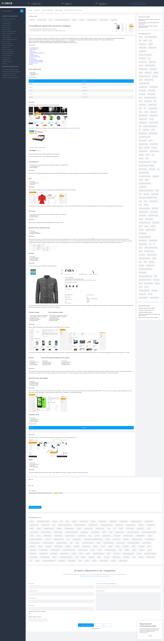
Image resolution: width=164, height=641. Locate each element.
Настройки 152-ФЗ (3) (7, 55)
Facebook (148, 154)
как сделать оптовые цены (144, 176)
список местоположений (144, 208)
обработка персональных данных (146, 190)
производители (142, 58)
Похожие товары (103, 19)
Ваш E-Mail (31, 485)
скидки (140, 97)
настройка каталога (143, 69)
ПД (158, 169)
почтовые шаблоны (153, 108)
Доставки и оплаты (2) (7, 43)
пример (67, 173)
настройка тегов (142, 51)
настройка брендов (153, 133)
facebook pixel (155, 176)
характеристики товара (150, 65)
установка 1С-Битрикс (149, 251)
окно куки (150, 294)
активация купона (153, 115)
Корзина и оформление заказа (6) (9, 39)
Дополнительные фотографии (62, 19)
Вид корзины (154, 290)
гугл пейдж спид (142, 233)
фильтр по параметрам (110, 550)
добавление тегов (152, 47)
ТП (139, 129)
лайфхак (141, 179)
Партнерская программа (98, 553)
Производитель (33, 49)
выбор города (146, 129)
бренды (140, 72)
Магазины (157, 283)
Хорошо (150, 635)
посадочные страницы (143, 172)
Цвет (51, 19)
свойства (32, 19)
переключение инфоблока (144, 237)
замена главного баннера (144, 137)
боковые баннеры (154, 144)
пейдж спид (146, 194)
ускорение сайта (142, 187)
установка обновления (48, 542)
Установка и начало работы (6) (8, 19)
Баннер (92, 550)
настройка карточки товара (150, 37)
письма (117, 546)
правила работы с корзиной (145, 279)
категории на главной (136, 539)
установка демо (142, 294)
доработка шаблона (143, 297)
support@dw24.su (103, 4)
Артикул (82, 19)
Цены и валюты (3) (6, 35)
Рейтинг (74, 19)
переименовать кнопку (153, 215)
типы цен (151, 119)
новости (139, 553)
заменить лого (153, 112)
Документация (37, 10)
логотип (146, 112)
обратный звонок (150, 265)
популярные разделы (154, 151)
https (140, 262)
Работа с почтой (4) (6, 57)
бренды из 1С (155, 208)
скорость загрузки (153, 201)
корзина (145, 40)
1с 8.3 (155, 276)
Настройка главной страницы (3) (9, 73)
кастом (140, 112)
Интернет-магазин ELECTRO (10, 66)
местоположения (103, 560)
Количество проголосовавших (36, 60)
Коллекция (32, 51)
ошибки (153, 129)
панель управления (143, 151)
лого (145, 108)
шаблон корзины (142, 272)
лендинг (146, 226)
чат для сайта (142, 254)
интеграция (126, 539)
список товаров (142, 104)
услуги (140, 101)
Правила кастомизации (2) (8, 53)
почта (140, 108)
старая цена (151, 262)
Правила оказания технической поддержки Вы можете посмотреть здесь (94, 576)
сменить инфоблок (149, 539)
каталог (140, 37)
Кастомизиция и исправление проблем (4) (11, 71)
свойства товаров (42, 19)
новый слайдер (71, 560)
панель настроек (58, 546)
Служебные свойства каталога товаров (146, 308)
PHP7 (147, 158)
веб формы (141, 265)
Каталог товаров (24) (6, 25)
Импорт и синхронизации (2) (8, 33)
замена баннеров (142, 133)
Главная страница (142, 169)
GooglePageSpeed (143, 244)
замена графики (151, 90)
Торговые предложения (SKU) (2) (9, 31)
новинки (100, 550)
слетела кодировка (148, 283)
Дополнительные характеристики (37, 53)
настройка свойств (152, 104)
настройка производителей (150, 97)
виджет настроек (123, 560)
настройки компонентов (144, 290)
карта (140, 201)
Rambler (147, 179)
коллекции (155, 76)
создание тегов (152, 62)
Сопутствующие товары (35, 56)
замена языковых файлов (144, 258)
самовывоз (32, 546)
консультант (116, 553)
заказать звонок (33, 557)
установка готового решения (145, 54)
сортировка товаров (143, 144)
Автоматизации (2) (6, 59)
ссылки (140, 247)
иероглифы (126, 557)
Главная (30, 10)
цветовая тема (152, 169)
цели (140, 194)
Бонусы (154, 162)
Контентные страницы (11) (7, 51)
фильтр (110, 546)
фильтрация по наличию (150, 553)
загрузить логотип (143, 119)
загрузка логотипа (143, 122)
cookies (54, 557)
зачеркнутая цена (64, 553)
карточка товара (142, 47)
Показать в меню (34, 63)
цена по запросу (142, 215)
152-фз (154, 258)
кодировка (76, 546)
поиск (80, 560)
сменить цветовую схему (128, 553)
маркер (83, 557)
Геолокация (154, 147)
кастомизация (156, 279)
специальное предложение (145, 162)
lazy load (94, 560)
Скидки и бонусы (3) (6, 37)
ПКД (120, 550)
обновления (146, 147)
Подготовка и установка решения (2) (10, 77)
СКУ (150, 244)
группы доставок (153, 212)
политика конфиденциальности (150, 126)
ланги (140, 204)
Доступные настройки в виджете (145, 312)
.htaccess (141, 219)
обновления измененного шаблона (146, 165)
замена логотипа (147, 101)
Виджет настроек (58, 10)
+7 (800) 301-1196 (35, 4)
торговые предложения (144, 83)
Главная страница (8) (6, 23)
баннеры (141, 65)
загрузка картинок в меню (144, 76)
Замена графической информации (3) (10, 69)
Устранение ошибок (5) (7, 61)
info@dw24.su (68, 4)
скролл (140, 226)
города (157, 190)
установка (141, 229)
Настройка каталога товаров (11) (9, 75)
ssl (154, 244)
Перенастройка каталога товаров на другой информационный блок (147, 26)
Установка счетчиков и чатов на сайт (146, 310)
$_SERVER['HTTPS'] (153, 240)
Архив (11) (4, 63)
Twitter (145, 262)
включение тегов (142, 62)
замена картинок (151, 94)
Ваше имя (31, 479)
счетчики (146, 287)
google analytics (156, 222)
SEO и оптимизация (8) (7, 49)
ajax (71, 542)
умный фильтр (142, 94)
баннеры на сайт (142, 44)
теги (149, 58)
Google (145, 201)
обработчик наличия (143, 212)
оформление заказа (149, 79)
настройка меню (153, 69)
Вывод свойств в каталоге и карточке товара (148, 317)
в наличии (153, 226)
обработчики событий (150, 229)
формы (140, 79)
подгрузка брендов (45, 557)
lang (77, 557)
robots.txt (146, 204)
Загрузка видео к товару (82, 472)
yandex (140, 287)
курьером (141, 158)
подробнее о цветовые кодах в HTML (72, 128)
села (153, 154)
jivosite (140, 283)
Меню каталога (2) (6, 27)
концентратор (61, 560)
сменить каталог (86, 546)
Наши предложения (92, 19)
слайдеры (156, 72)
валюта (140, 251)
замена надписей (142, 240)
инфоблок (141, 154)
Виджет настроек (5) (6, 21)
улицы (140, 147)
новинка (103, 546)
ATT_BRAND (125, 546)
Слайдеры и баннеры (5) (7, 45)
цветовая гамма (142, 90)
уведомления (33, 550)
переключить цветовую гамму (145, 276)
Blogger (127, 550)
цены (150, 40)
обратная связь (148, 72)
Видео (31, 64)
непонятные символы (34, 542)
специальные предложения (145, 183)
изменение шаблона (153, 122)
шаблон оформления (154, 297)
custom (87, 560)
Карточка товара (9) (6, 29)
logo (140, 126)
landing (134, 550)
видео (99, 557)
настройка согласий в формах (151, 247)
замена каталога (154, 194)
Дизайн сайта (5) (5, 47)
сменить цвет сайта (83, 550)
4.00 (140, 40)
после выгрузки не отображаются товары (148, 197)
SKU (155, 101)
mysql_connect (116, 539)
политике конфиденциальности (147, 632)
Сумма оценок (33, 59)
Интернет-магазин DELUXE (9, 16)
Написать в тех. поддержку (139, 4)
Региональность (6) (6, 41)
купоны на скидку (143, 140)
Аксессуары (114, 19)
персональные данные (61, 542)
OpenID (150, 140)
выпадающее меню (143, 87)
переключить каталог (151, 254)
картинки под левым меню (144, 222)
